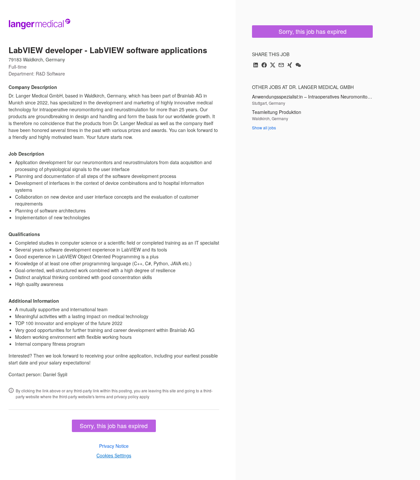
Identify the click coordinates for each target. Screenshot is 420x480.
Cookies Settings (113, 455)
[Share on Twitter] (272, 65)
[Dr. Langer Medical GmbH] (39, 23)
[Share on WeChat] (298, 65)
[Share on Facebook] (264, 65)
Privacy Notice (114, 446)
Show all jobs (264, 127)
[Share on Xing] (289, 65)
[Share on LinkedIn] (255, 65)
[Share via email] (281, 65)
